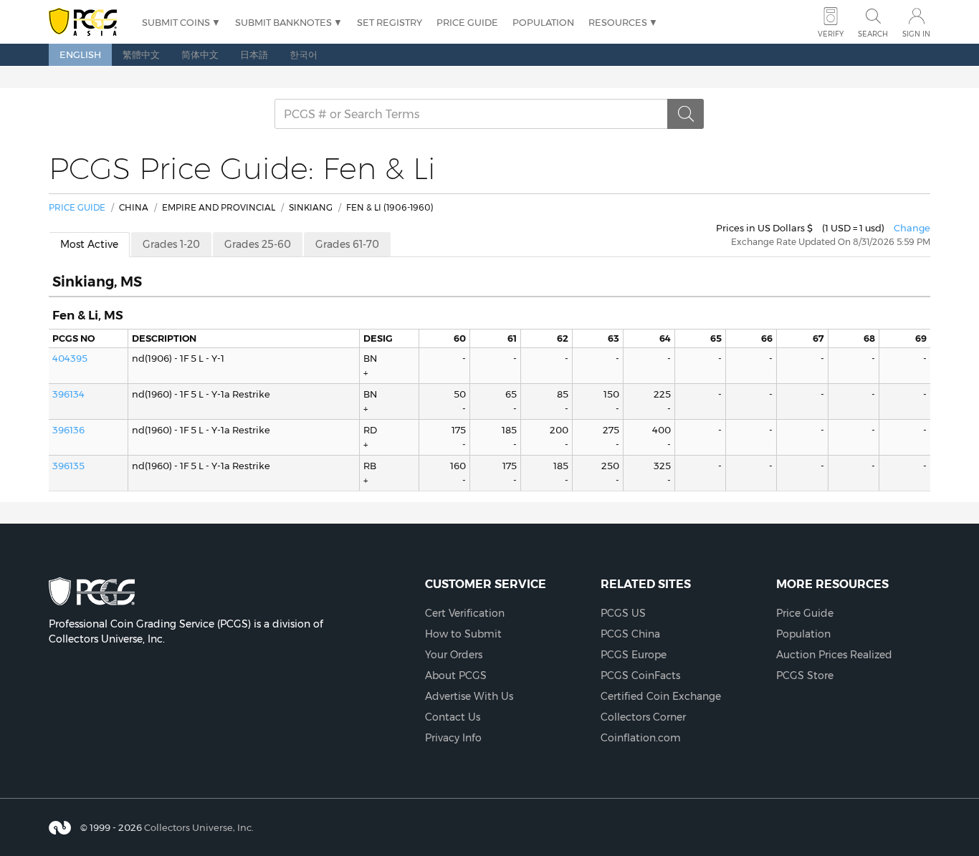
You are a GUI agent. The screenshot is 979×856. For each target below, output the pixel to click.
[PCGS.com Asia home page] (88, 22)
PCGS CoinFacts (640, 675)
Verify (831, 34)
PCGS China (630, 633)
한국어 (303, 54)
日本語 (254, 54)
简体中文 (200, 54)
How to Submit (463, 633)
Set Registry (389, 22)
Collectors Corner (643, 717)
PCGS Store (805, 675)
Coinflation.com (641, 737)
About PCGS (456, 675)
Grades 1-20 (171, 244)
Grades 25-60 (257, 244)
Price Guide (467, 22)
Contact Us (452, 717)
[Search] (686, 114)
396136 (68, 430)
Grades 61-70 (347, 244)
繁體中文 (141, 54)
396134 (68, 394)
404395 (69, 358)
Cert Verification (465, 613)
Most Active (89, 244)
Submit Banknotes (283, 22)
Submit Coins (176, 22)
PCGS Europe (634, 654)
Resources (617, 22)
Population (543, 22)
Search (873, 34)
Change (912, 228)
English (80, 54)
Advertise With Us (469, 696)
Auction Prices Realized (834, 654)
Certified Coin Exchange (661, 696)
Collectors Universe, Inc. (199, 826)
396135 (68, 465)
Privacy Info (453, 737)
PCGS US (623, 613)
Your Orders (453, 654)
